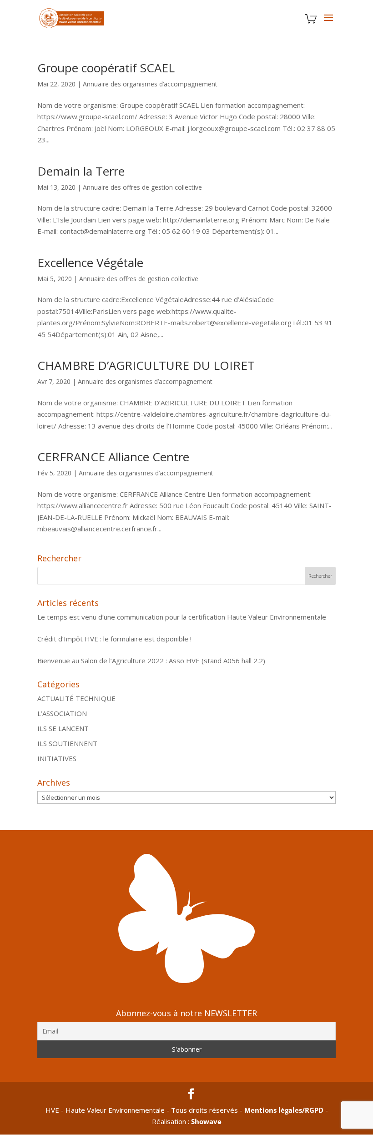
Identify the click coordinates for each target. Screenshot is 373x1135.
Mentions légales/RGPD (283, 1110)
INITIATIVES (56, 758)
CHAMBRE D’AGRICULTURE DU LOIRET (146, 365)
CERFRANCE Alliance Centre (113, 457)
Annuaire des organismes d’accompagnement (150, 84)
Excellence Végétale (90, 262)
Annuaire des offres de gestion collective (142, 187)
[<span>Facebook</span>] (191, 1094)
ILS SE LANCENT (63, 728)
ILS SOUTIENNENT (67, 743)
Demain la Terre (81, 171)
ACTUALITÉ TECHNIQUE (76, 698)
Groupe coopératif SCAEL (106, 68)
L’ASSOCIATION (62, 713)
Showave (206, 1121)
